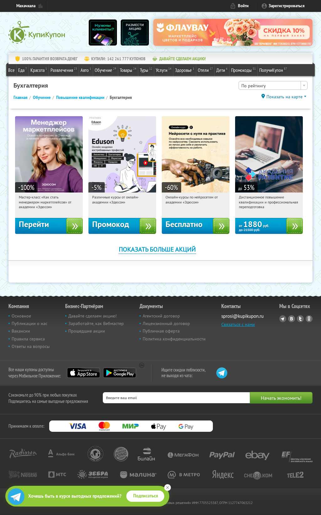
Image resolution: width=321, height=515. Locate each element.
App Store (83, 373)
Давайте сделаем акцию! (92, 316)
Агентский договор (161, 316)
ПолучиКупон (273, 70)
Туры (146, 70)
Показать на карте (284, 97)
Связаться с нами (238, 324)
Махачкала (25, 5)
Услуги (163, 70)
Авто (86, 70)
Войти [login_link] (243, 5)
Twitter (300, 318)
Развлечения (63, 70)
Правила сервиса (28, 339)
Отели (205, 70)
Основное (21, 316)
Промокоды (243, 70)
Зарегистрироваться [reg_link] (287, 5)
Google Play (119, 373)
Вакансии (21, 331)
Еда (22, 70)
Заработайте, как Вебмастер (96, 323)
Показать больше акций (157, 249)
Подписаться (145, 496)
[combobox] (273, 85)
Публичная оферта (161, 331)
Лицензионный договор (166, 323)
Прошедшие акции (86, 331)
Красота (38, 70)
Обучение (105, 70)
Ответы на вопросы (31, 346)
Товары (128, 70)
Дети (222, 70)
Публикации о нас (29, 323)
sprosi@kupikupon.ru (242, 316)
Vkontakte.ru (291, 318)
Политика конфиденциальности (174, 339)
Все (11, 70)
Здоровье (184, 70)
